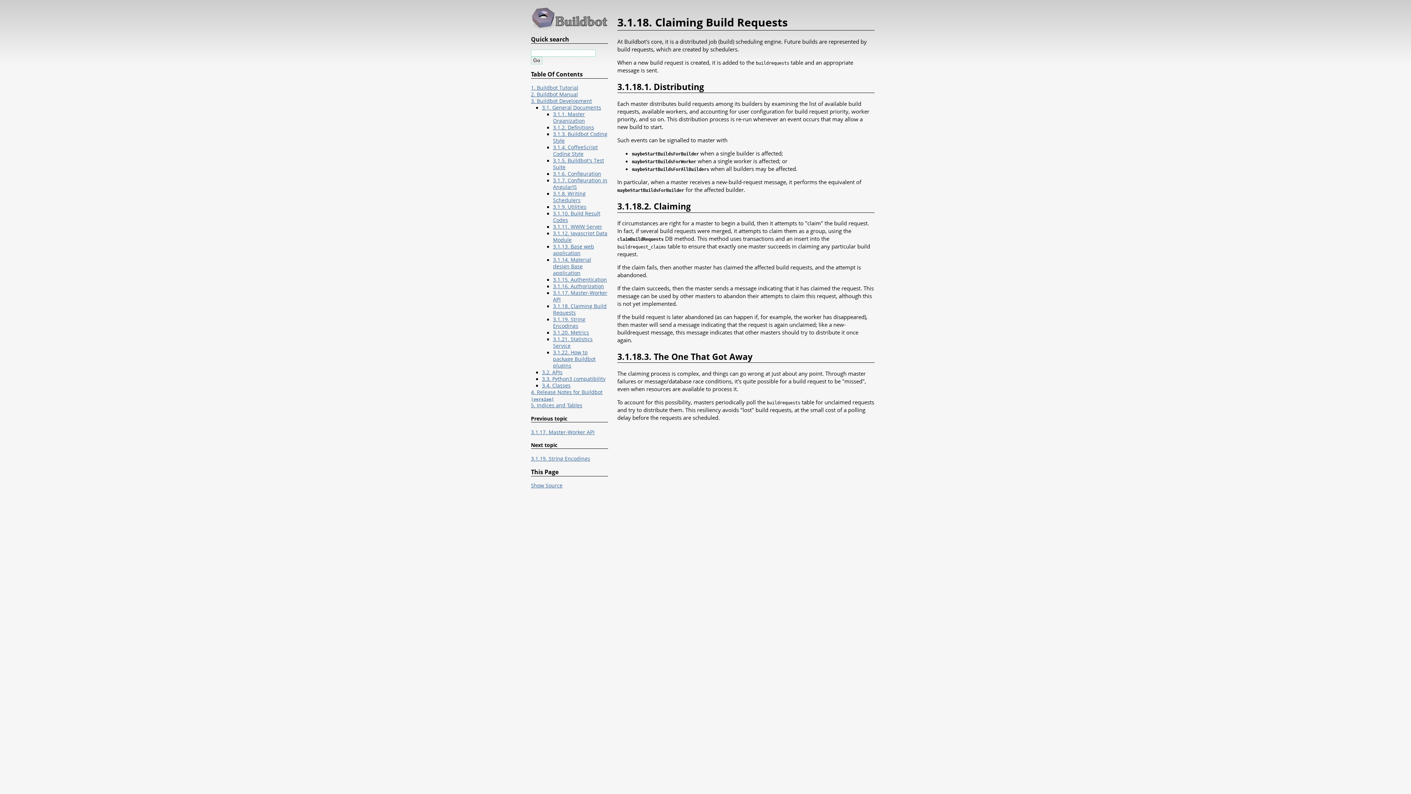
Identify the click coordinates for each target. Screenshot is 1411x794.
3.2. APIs (552, 372)
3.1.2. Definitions (573, 127)
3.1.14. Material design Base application (572, 266)
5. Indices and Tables (556, 405)
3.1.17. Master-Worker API (563, 432)
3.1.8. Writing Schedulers (569, 197)
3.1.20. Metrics (571, 332)
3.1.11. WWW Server (577, 226)
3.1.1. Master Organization (569, 117)
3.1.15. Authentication (580, 279)
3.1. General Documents (571, 107)
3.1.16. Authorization (578, 286)
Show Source (547, 485)
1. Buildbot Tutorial (554, 88)
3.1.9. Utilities (569, 207)
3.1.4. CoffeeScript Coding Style (575, 150)
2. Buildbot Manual (554, 94)
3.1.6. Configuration (577, 174)
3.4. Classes (556, 385)
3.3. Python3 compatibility (574, 379)
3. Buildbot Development (561, 101)
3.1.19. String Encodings (569, 322)
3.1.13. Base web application (573, 250)
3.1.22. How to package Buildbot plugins (574, 359)
